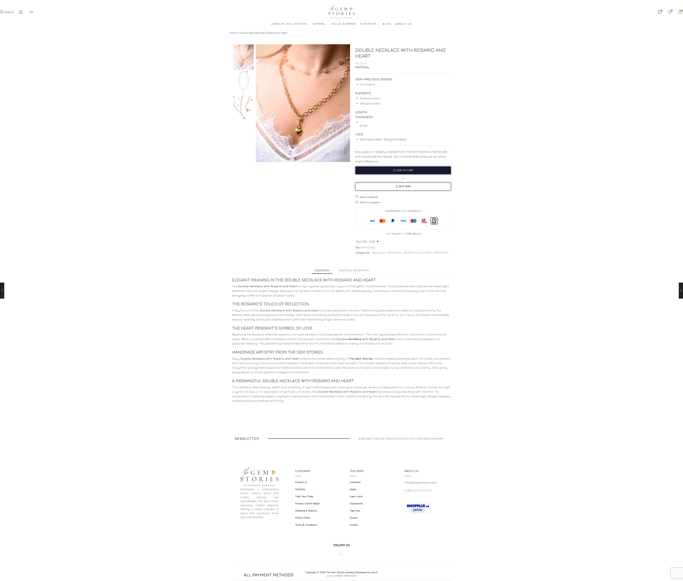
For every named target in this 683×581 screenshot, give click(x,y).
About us (403, 23)
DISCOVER (368, 23)
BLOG (387, 23)
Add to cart (405, 170)
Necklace (354, 339)
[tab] (322, 270)
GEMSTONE (394, 252)
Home (233, 32)
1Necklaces (378, 252)
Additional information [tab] (353, 270)
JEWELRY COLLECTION (288, 23)
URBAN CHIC (441, 252)
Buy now (405, 186)
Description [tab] (322, 270)
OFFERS (319, 23)
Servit (374, 572)
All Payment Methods (268, 574)
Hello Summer (343, 23)
